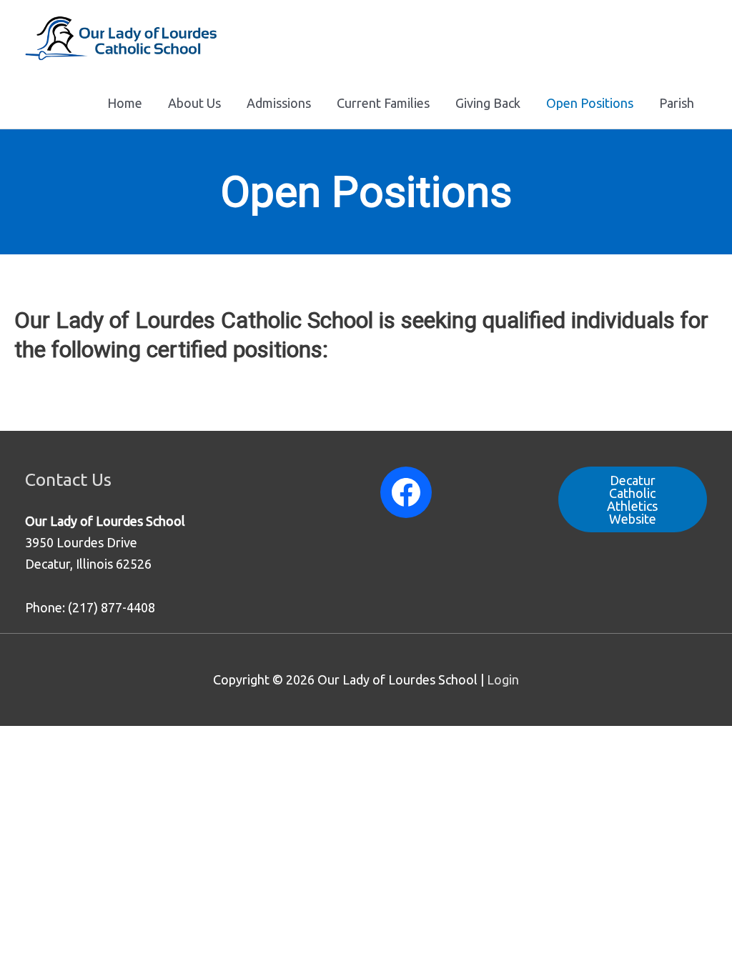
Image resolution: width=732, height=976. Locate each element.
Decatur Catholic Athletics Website (632, 499)
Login (503, 679)
